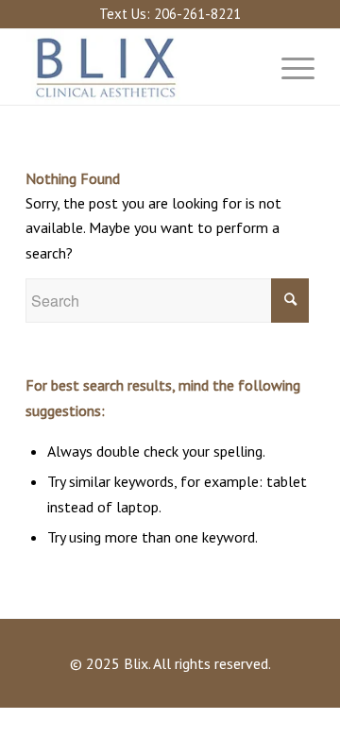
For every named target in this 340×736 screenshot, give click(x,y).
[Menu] (288, 67)
